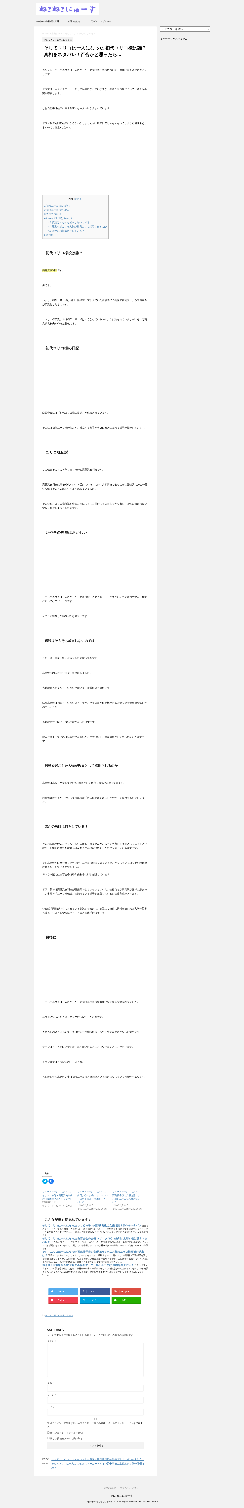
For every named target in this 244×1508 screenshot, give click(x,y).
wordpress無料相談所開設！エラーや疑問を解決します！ (47, 22)
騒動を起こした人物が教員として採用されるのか (77, 226)
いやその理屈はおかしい (59, 218)
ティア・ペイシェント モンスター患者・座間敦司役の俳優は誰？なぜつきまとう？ (97, 1459)
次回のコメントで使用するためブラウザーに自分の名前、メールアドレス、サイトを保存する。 (95, 1425)
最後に (49, 234)
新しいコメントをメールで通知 (66, 1432)
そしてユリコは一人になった (59, 1315)
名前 (50, 1383)
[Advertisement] (95, 163)
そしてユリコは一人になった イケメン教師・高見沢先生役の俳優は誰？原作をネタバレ (57, 1195)
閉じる (78, 199)
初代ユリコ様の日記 (56, 209)
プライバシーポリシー (100, 21)
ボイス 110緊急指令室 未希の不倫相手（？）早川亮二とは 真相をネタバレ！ (88, 1265)
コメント (52, 1340)
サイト (50, 1407)
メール (51, 1395)
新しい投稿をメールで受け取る (66, 1438)
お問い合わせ (73, 21)
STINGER (153, 1502)
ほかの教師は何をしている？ (66, 230)
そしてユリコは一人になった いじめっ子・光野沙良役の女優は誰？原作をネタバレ (92, 1225)
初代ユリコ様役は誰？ (57, 205)
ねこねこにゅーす (122, 1495)
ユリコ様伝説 (52, 214)
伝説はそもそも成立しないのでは (68, 222)
